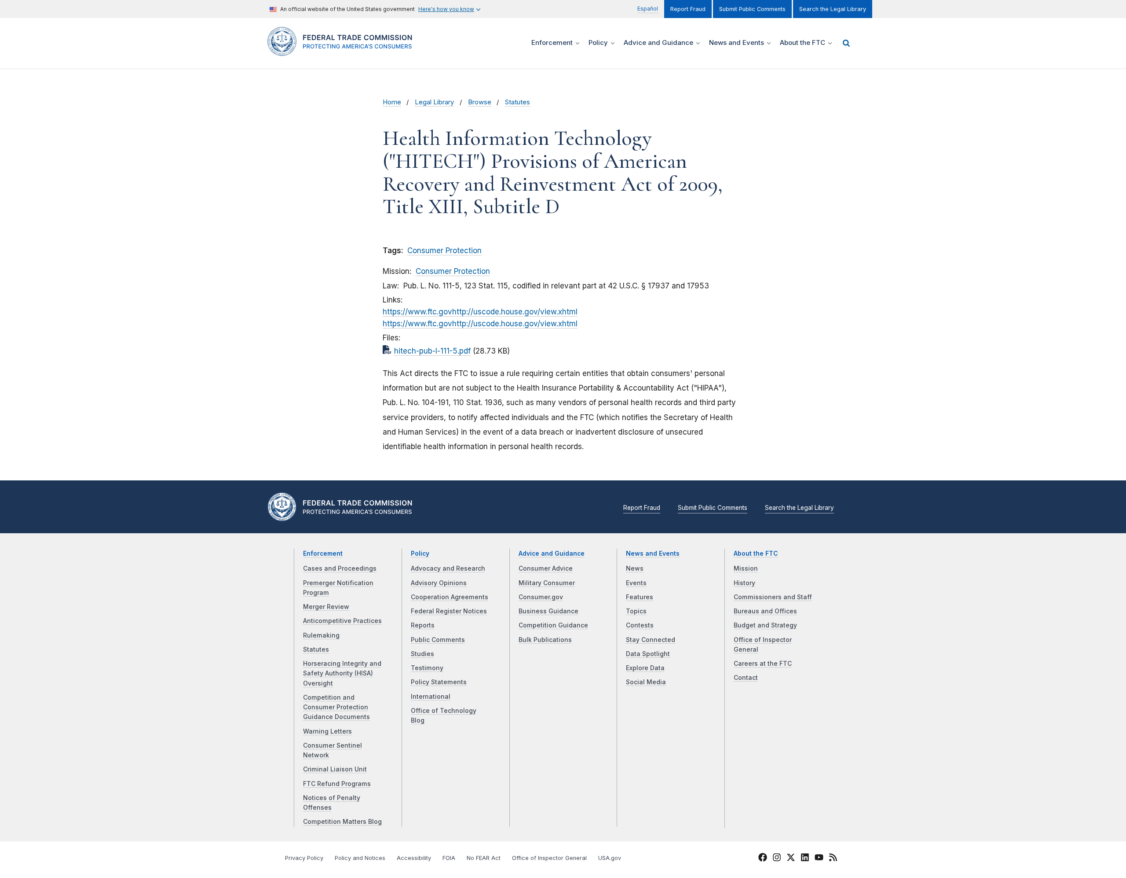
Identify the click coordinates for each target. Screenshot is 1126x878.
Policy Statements (439, 682)
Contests (640, 625)
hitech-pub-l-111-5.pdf (432, 351)
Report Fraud (688, 9)
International (430, 696)
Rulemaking (321, 635)
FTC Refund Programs (337, 783)
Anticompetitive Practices (342, 620)
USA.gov (609, 858)
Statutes (517, 102)
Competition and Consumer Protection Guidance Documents (336, 707)
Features (639, 597)
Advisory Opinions (439, 583)
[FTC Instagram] (776, 859)
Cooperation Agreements (449, 597)
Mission (746, 568)
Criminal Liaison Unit (335, 769)
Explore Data (645, 667)
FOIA (448, 858)
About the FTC (756, 553)
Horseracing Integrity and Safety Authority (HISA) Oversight (342, 673)
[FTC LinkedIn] (805, 859)
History (744, 583)
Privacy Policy (304, 858)
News (634, 568)
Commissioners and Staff (773, 597)
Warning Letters (327, 731)
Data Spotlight (648, 653)
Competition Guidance (553, 625)
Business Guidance (548, 611)
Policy (420, 553)
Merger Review (326, 606)
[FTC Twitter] (790, 857)
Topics (636, 611)
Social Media (646, 682)
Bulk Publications (545, 639)
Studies (422, 653)
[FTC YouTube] (819, 859)
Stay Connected (650, 639)
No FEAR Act (484, 858)
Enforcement (323, 553)
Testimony (427, 667)
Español (647, 8)
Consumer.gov (541, 597)
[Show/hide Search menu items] (846, 43)
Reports (423, 625)
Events (636, 583)
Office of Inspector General (549, 858)
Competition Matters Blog (342, 821)
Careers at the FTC (763, 663)
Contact (746, 677)
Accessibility (414, 858)
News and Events (653, 553)
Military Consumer (547, 583)
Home (392, 102)
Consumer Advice (546, 568)
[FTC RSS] (833, 859)
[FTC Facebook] (762, 859)
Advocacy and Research (448, 568)
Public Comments (438, 639)
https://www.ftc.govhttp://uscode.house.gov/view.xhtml (480, 311)
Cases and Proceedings (340, 568)
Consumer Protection (444, 250)
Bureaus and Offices (765, 611)
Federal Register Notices (449, 611)
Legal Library (434, 102)
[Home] (343, 50)
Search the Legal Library (832, 9)
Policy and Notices (360, 858)
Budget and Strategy (765, 625)
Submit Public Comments (752, 9)
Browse (479, 102)
